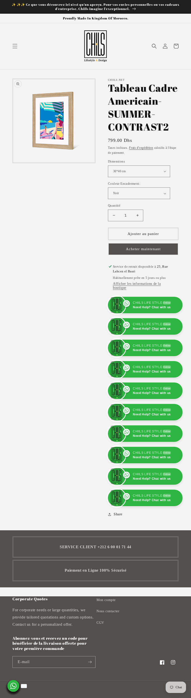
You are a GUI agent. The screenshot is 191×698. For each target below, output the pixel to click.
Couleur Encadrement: (124, 183)
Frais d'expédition (141, 148)
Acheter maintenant (143, 249)
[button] (14, 46)
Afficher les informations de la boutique (137, 286)
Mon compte (106, 600)
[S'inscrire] (89, 662)
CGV (100, 622)
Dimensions (116, 161)
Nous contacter (107, 611)
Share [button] (118, 514)
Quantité (114, 205)
